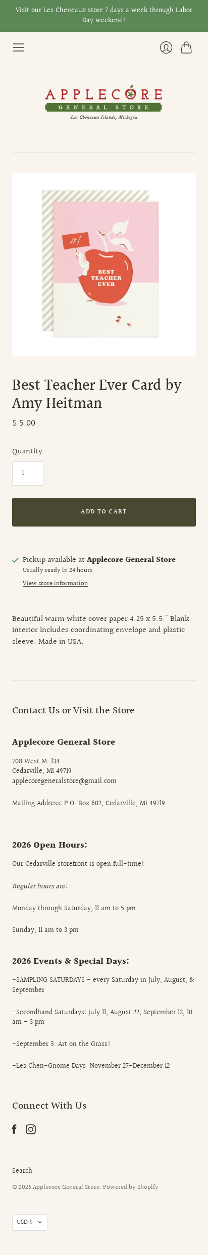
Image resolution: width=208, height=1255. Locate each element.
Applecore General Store (66, 1187)
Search (22, 1171)
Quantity (27, 451)
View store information (55, 584)
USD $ (25, 1222)
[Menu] (18, 47)
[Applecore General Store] (104, 103)
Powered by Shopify (131, 1187)
